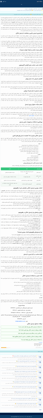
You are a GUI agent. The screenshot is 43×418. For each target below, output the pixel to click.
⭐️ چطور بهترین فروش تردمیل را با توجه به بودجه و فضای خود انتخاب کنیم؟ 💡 (24, 386)
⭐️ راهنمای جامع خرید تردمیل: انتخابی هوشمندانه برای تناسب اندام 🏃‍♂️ (26, 376)
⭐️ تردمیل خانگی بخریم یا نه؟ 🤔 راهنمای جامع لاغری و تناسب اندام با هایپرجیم (29, 10)
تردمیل (26, 9)
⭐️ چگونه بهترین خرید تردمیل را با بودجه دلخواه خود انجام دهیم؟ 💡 (26, 366)
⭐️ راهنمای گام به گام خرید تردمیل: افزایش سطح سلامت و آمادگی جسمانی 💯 (25, 356)
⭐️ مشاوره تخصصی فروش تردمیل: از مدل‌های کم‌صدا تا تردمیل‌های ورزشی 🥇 (25, 381)
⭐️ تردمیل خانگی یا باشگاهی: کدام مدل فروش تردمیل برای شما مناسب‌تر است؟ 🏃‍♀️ (24, 398)
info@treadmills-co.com (20, 321)
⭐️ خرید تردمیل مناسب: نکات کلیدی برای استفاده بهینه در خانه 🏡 (26, 361)
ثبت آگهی (4, 1)
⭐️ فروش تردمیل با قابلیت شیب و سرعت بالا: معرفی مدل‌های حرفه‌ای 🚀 (26, 392)
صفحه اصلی (35, 9)
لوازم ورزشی (30, 9)
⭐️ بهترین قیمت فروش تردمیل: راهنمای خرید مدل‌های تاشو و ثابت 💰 (26, 403)
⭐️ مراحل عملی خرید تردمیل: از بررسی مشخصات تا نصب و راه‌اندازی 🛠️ (26, 371)
